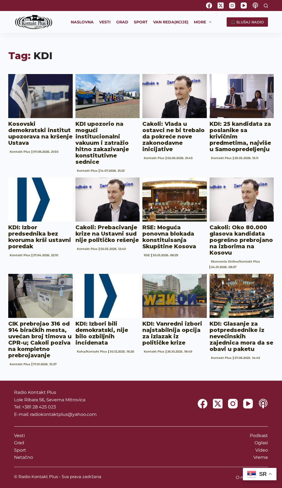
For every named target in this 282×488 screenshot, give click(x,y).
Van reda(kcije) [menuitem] (170, 22)
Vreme (260, 457)
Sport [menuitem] (141, 22)
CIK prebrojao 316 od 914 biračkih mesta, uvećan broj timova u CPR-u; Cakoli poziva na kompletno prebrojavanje (40, 339)
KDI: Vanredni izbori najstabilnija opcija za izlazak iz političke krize (172, 333)
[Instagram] (232, 5)
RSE (147, 255)
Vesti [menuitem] (105, 22)
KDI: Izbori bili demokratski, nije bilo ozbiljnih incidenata (101, 333)
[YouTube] (244, 5)
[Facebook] (209, 5)
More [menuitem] (200, 22)
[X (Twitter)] (221, 5)
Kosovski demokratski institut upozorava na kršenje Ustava (40, 133)
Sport (20, 450)
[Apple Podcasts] (255, 5)
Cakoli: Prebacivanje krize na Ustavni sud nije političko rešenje (107, 233)
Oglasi (261, 442)
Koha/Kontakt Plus (92, 351)
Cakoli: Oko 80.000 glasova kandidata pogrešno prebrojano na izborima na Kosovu (241, 240)
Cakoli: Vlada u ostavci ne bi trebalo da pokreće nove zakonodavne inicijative (173, 136)
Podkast (259, 435)
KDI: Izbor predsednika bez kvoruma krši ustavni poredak (39, 237)
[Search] (266, 6)
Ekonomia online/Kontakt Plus (235, 261)
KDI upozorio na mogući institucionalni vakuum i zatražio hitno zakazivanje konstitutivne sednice (102, 143)
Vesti (19, 435)
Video (261, 450)
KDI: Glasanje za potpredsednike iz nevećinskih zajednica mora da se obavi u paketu (241, 336)
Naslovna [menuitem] (82, 22)
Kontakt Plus (20, 152)
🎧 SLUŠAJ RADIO (247, 22)
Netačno (23, 457)
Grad (19, 442)
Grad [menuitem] (122, 22)
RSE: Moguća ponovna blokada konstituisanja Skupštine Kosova (169, 237)
